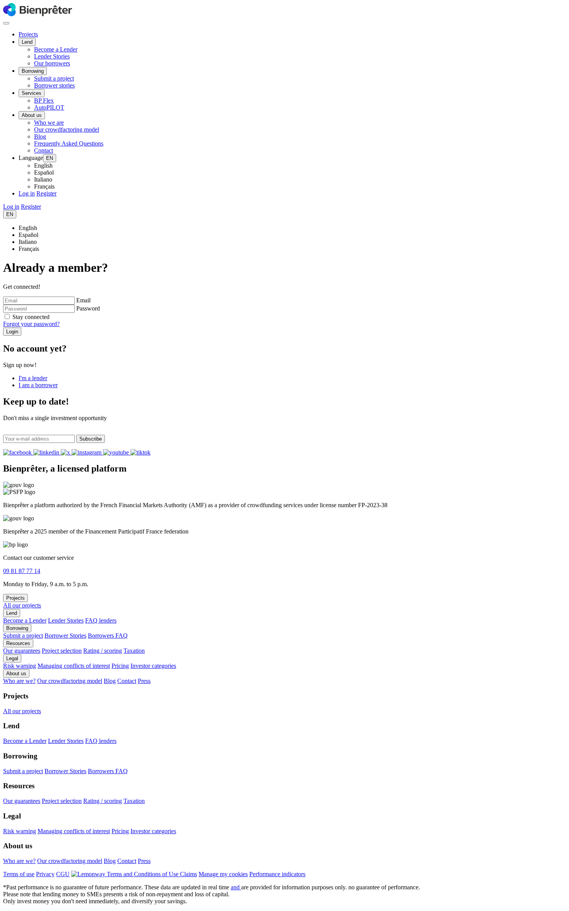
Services (31, 93)
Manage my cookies (223, 874)
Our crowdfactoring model (66, 129)
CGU (63, 874)
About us (32, 115)
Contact (43, 150)
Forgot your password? (31, 324)
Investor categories (153, 665)
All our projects (22, 605)
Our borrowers (52, 63)
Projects (28, 34)
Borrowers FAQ (108, 635)
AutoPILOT (49, 107)
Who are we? (19, 681)
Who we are (49, 122)
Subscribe (90, 439)
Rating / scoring (102, 650)
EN (49, 158)
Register (46, 193)
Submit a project (54, 78)
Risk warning (19, 665)
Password (88, 308)
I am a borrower (38, 385)
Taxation (134, 650)
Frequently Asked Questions (68, 143)
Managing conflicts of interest (74, 665)
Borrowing (33, 71)
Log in (27, 193)
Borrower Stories (65, 635)
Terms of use (18, 874)
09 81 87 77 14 (21, 571)
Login (12, 332)
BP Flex (44, 100)
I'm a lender (33, 378)
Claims (188, 874)
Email (83, 300)
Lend (27, 42)
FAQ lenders (101, 620)
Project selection (62, 650)
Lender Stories (52, 56)
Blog (40, 136)
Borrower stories (54, 85)
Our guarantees (21, 650)
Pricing (120, 665)
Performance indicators (277, 874)
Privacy (45, 874)
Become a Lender (55, 49)
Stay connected (31, 317)
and (236, 887)
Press (144, 681)
